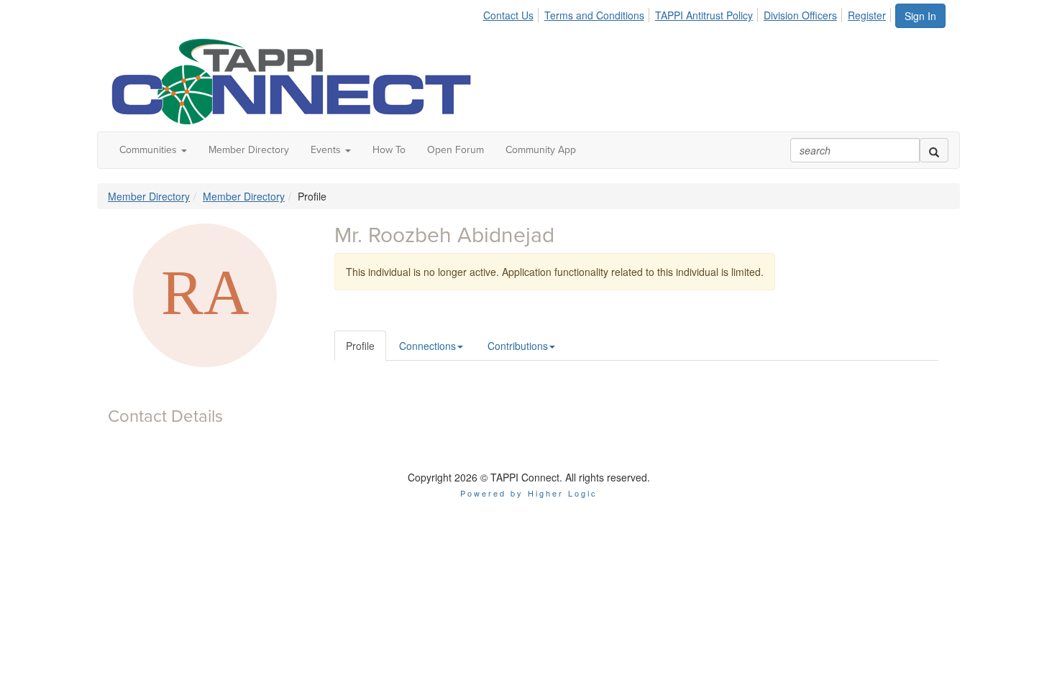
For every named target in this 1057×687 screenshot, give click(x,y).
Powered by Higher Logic (529, 493)
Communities (149, 150)
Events (327, 150)
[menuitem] (512, 13)
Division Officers (800, 15)
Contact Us (508, 15)
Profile (360, 345)
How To (389, 150)
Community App (540, 150)
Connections (427, 345)
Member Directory (249, 150)
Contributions (518, 345)
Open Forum (455, 150)
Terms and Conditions (594, 15)
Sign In (920, 16)
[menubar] (688, 13)
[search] (934, 150)
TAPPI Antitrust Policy (704, 15)
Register (867, 15)
